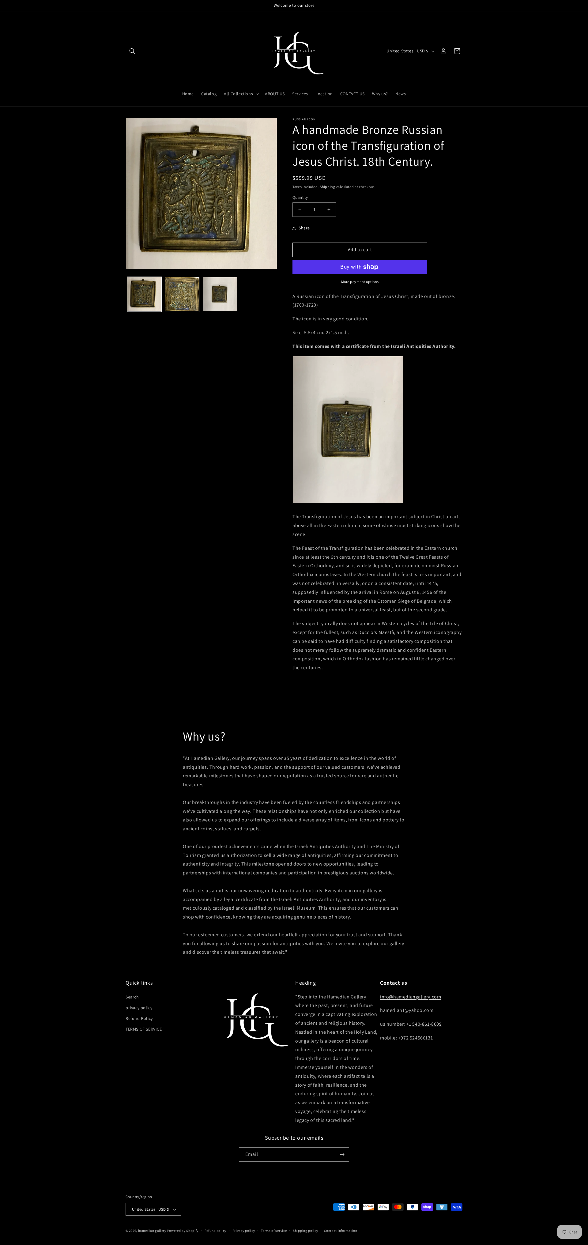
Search (132, 997)
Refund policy (215, 1230)
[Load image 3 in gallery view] (220, 294)
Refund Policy (139, 1018)
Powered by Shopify (183, 1231)
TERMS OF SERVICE (144, 1029)
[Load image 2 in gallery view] (182, 294)
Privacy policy (243, 1230)
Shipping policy (305, 1230)
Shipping (327, 186)
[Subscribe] (342, 1154)
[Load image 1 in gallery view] (144, 294)
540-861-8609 (427, 1024)
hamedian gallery (152, 1231)
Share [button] (304, 228)
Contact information (340, 1230)
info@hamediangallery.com (410, 997)
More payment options (360, 281)
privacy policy (139, 1007)
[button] (132, 51)
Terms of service (274, 1230)
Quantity (300, 197)
